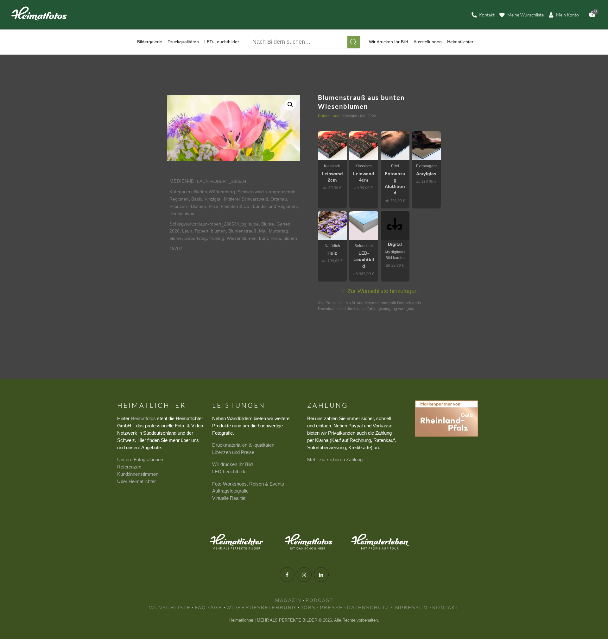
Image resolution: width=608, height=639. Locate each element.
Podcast (319, 600)
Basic (196, 199)
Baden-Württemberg (214, 191)
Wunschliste (170, 607)
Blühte (267, 223)
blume (175, 238)
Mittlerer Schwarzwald (246, 199)
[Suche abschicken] (353, 42)
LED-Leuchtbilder (230, 471)
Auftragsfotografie (230, 490)
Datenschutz (368, 607)
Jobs (308, 607)
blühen (290, 238)
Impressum (410, 607)
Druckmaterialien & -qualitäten (243, 445)
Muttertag (278, 230)
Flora (275, 238)
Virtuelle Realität (228, 498)
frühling (216, 238)
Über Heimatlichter (136, 481)
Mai (262, 230)
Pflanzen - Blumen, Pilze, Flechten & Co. (209, 206)
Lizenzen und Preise (233, 452)
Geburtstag (195, 238)
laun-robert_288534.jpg (222, 223)
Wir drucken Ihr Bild (232, 464)
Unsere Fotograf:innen (140, 459)
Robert (201, 230)
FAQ (200, 607)
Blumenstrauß (242, 230)
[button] (290, 104)
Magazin (288, 600)
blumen (218, 230)
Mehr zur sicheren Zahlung (335, 459)
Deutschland (181, 213)
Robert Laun (328, 116)
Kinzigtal (213, 199)
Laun (187, 230)
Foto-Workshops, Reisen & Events (248, 484)
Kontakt (445, 607)
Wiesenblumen (241, 238)
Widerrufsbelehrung (261, 607)
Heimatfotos (143, 418)
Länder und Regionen (275, 206)
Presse (331, 607)
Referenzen (129, 466)
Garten (283, 223)
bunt (263, 238)
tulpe (254, 223)
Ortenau (278, 199)
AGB (216, 607)
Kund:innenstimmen (137, 474)
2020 (174, 230)
